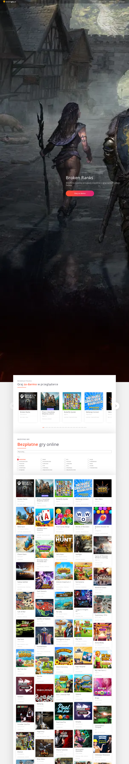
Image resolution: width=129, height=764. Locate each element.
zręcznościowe (71, 470)
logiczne (69, 463)
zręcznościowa (47, 470)
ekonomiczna (23, 461)
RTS (67, 459)
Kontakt (122, 2)
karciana (45, 463)
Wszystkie (22, 459)
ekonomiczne (47, 461)
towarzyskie (93, 468)
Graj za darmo (80, 193)
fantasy (68, 461)
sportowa (22, 468)
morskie (21, 465)
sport (91, 465)
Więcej (28, 407)
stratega (45, 468)
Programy (112, 2)
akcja (91, 459)
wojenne (21, 470)
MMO (44, 459)
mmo (91, 463)
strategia (69, 468)
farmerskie (93, 461)
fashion (21, 463)
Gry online (103, 2)
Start (94, 2)
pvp (44, 465)
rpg (67, 465)
